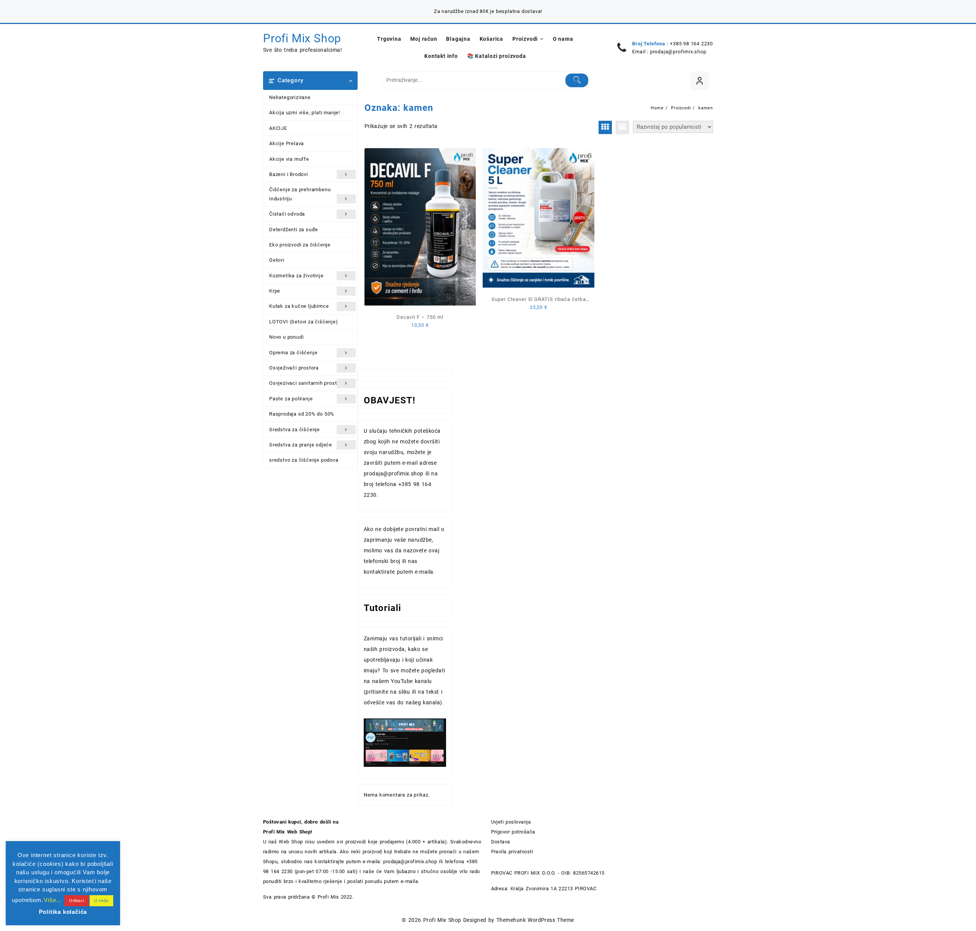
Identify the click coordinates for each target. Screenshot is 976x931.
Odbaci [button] (76, 900)
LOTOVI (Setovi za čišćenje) (303, 322)
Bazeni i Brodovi (288, 174)
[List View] (622, 127)
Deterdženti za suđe (293, 229)
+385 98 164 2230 (691, 43)
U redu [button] (101, 900)
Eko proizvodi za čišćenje (300, 245)
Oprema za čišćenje (293, 352)
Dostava (500, 842)
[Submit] (577, 80)
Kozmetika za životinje (296, 275)
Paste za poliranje (291, 399)
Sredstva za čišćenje (294, 429)
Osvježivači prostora (294, 368)
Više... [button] (53, 900)
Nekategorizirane (290, 97)
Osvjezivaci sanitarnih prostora (307, 383)
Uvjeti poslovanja (511, 822)
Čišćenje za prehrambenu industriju (300, 194)
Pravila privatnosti (512, 851)
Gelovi (276, 260)
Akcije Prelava (286, 143)
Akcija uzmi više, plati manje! (304, 112)
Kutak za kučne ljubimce (299, 306)
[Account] (699, 80)
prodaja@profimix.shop (678, 51)
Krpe (274, 291)
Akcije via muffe (289, 159)
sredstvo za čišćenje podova (304, 460)
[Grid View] (605, 127)
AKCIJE (278, 128)
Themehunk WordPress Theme (535, 920)
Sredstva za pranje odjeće (300, 445)
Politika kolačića (63, 912)
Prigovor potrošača (513, 832)
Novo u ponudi (286, 337)
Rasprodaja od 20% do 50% (301, 414)
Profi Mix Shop (302, 38)
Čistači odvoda (287, 214)
